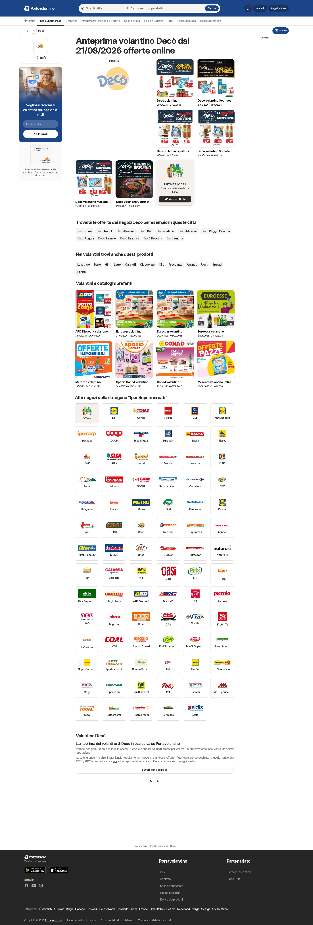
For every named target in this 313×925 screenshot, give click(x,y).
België (69, 909)
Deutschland (107, 909)
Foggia (85, 238)
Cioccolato (147, 264)
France (143, 909)
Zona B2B (234, 879)
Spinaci (217, 264)
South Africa (220, 909)
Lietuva (170, 909)
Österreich (45, 909)
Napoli (104, 231)
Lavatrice (83, 264)
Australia (59, 909)
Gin (107, 264)
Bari (146, 231)
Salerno (107, 238)
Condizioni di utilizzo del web (117, 920)
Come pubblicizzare (240, 872)
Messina (188, 231)
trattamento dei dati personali (46, 174)
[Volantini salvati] (248, 8)
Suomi (133, 909)
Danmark (122, 909)
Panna (81, 272)
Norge (195, 909)
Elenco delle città (186, 20)
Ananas (192, 264)
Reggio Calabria (216, 231)
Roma (84, 231)
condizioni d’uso (31, 172)
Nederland (183, 909)
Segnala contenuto (171, 886)
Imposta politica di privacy (81, 920)
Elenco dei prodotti (210, 20)
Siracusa (129, 238)
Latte (117, 264)
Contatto (165, 879)
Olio (161, 264)
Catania (165, 231)
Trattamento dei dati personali (154, 920)
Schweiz (92, 909)
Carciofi (130, 264)
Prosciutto (175, 264)
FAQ (162, 872)
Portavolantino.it (53, 920)
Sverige (205, 909)
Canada (80, 909)
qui (115, 761)
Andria (174, 238)
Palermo (126, 231)
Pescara (153, 238)
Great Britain (157, 909)
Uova (204, 264)
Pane (97, 264)
